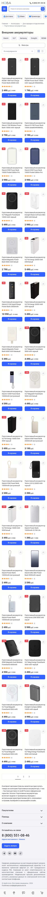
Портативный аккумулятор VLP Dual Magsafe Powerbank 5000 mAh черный (12, 752)
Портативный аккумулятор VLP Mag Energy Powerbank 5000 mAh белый (35, 752)
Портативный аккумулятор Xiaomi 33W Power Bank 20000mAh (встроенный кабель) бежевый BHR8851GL (35, 438)
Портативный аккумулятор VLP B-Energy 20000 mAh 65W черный (35, 304)
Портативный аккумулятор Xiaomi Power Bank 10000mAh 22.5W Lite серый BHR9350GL (35, 528)
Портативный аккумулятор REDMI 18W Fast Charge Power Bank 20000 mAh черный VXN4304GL (12, 80)
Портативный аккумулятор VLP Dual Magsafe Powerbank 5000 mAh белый (12, 707)
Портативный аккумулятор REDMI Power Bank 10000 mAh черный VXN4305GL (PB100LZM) (35, 80)
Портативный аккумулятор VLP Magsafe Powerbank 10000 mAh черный (12, 215)
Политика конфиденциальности (14, 885)
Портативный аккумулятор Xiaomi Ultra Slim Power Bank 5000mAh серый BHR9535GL (35, 573)
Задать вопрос (10, 846)
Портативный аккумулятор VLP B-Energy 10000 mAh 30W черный (12, 438)
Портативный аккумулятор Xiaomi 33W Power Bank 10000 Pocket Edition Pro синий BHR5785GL (35, 170)
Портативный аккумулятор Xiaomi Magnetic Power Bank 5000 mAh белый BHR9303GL (12, 259)
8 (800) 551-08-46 (38, 3)
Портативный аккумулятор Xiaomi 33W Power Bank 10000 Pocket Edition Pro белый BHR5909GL (12, 170)
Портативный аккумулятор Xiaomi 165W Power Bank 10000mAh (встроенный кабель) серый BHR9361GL (12, 394)
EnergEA (34, 38)
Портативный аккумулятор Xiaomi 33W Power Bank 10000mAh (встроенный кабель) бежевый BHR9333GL (12, 483)
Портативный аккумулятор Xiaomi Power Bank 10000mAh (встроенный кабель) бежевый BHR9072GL (12, 573)
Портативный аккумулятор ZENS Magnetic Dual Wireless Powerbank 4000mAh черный (12, 662)
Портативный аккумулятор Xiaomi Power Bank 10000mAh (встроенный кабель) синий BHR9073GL (12, 617)
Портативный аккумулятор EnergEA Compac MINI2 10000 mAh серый (35, 707)
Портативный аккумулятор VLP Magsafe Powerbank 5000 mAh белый (35, 394)
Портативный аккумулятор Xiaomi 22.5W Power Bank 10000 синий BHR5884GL (35, 125)
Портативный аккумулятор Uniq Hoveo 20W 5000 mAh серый (35, 617)
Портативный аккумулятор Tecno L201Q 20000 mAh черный (35, 483)
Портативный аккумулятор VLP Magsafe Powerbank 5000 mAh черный (35, 349)
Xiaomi (5, 38)
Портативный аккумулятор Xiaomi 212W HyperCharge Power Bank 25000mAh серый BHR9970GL (12, 304)
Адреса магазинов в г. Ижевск (13, 839)
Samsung (23, 38)
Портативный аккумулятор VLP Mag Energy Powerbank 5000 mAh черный (35, 662)
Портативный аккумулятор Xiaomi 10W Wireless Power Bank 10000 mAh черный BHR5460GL (12, 125)
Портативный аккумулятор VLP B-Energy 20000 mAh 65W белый (35, 259)
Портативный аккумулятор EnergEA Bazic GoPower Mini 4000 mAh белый (35, 215)
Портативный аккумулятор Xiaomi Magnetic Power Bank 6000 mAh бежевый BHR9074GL (12, 349)
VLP (14, 38)
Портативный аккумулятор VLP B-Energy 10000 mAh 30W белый (12, 528)
